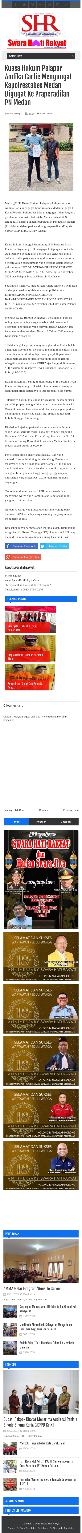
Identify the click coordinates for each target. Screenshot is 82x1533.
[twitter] (24, 4)
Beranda (43, 810)
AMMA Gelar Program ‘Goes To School (32, 1288)
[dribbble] (49, 4)
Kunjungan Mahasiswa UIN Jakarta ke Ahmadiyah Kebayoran (47, 1308)
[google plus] (66, 4)
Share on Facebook (24, 546)
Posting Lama (71, 810)
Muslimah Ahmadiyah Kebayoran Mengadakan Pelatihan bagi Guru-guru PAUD (45, 1326)
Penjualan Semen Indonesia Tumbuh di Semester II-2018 (47, 1481)
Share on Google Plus (26, 556)
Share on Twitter (57, 546)
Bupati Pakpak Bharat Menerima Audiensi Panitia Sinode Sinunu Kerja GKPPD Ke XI (40, 1422)
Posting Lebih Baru (13, 810)
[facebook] (16, 4)
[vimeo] (32, 4)
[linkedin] (58, 4)
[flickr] (41, 4)
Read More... (30, 1294)
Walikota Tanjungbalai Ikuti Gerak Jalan (42, 1443)
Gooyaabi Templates (63, 1528)
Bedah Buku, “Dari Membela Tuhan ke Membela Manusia (46, 1344)
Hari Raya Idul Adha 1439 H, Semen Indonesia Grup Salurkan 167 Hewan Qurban (46, 1463)
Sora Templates (28, 1528)
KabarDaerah (46, 113)
